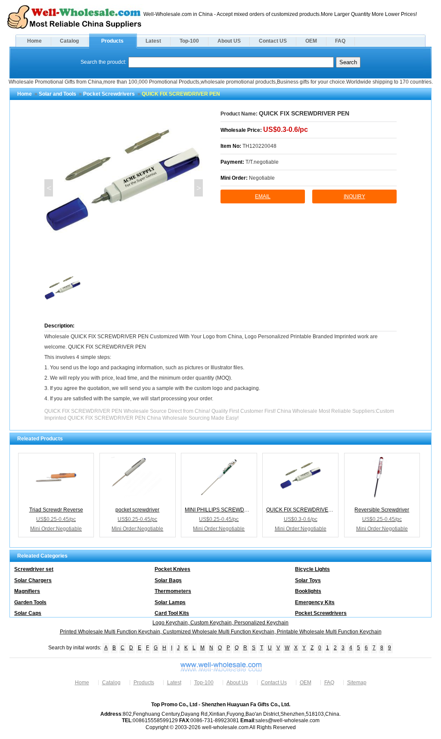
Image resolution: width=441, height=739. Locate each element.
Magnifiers (27, 591)
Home (34, 41)
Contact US (273, 41)
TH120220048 (259, 146)
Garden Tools (30, 602)
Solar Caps (27, 613)
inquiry (354, 196)
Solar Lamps (170, 602)
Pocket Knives (172, 569)
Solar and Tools (57, 94)
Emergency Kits (315, 602)
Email (262, 196)
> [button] (198, 188)
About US (229, 41)
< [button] (49, 188)
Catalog (69, 41)
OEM (311, 41)
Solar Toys (308, 580)
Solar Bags (168, 580)
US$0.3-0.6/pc (285, 129)
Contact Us (274, 682)
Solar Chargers (33, 580)
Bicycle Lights (312, 569)
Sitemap (356, 682)
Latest (153, 41)
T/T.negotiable (262, 162)
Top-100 (189, 41)
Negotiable (262, 178)
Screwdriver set (33, 569)
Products (112, 41)
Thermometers (173, 591)
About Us (237, 682)
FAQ (340, 41)
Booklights (308, 591)
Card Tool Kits (172, 613)
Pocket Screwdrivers (109, 94)
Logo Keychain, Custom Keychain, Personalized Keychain (220, 623)
